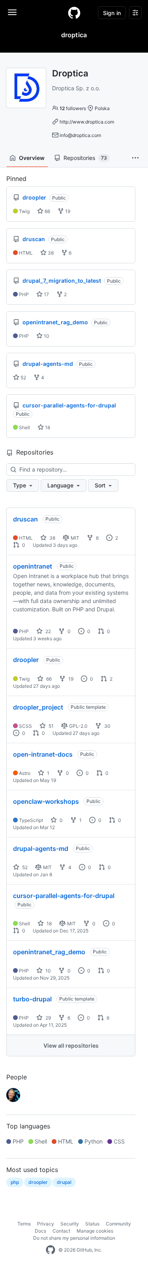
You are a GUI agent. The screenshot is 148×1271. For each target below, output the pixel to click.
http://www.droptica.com (87, 122)
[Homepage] (74, 12)
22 (47, 631)
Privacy (45, 1224)
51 (50, 726)
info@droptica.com (80, 135)
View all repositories (71, 1045)
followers (73, 108)
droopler (26, 660)
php (15, 1182)
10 (46, 336)
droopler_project (38, 707)
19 (67, 211)
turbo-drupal (32, 999)
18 (47, 427)
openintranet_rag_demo (49, 952)
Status (92, 1224)
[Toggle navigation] (12, 12)
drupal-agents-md (40, 848)
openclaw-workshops (46, 801)
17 (46, 294)
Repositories (85, 157)
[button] (135, 158)
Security (69, 1224)
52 (22, 378)
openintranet (32, 566)
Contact (61, 1231)
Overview (32, 157)
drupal (64, 1182)
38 (50, 253)
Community (118, 1224)
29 (47, 1018)
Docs (40, 1231)
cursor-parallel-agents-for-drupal (63, 896)
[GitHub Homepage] (50, 1250)
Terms (24, 1224)
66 (46, 211)
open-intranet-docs (43, 754)
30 (107, 726)
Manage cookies (95, 1231)
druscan (25, 519)
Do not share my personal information (74, 1238)
